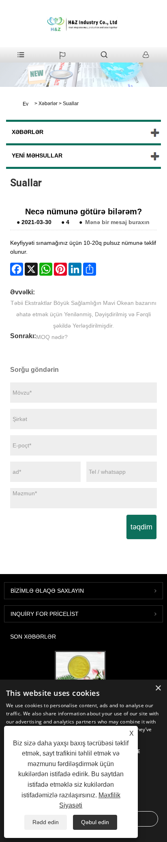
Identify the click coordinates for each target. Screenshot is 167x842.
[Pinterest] (60, 269)
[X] (31, 269)
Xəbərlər (48, 103)
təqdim (141, 527)
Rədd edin (45, 822)
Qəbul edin (95, 822)
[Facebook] (16, 269)
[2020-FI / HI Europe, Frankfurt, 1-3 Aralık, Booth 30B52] (80, 667)
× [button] (158, 688)
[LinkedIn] (75, 269)
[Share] (89, 269)
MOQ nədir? (52, 337)
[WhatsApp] (45, 269)
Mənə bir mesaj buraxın (117, 222)
